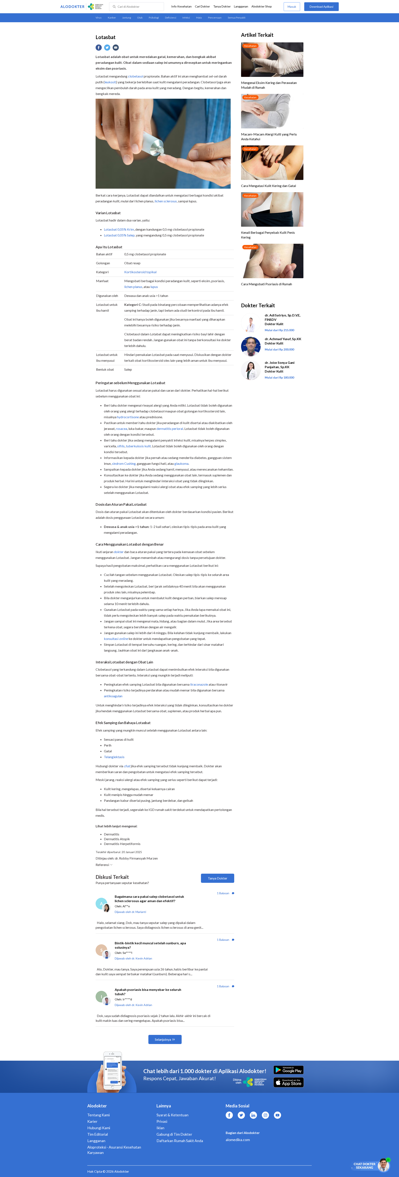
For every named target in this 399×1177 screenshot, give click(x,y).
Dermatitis (111, 834)
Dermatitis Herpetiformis (122, 844)
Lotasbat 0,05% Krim (119, 229)
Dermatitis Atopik (117, 839)
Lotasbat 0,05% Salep (119, 235)
